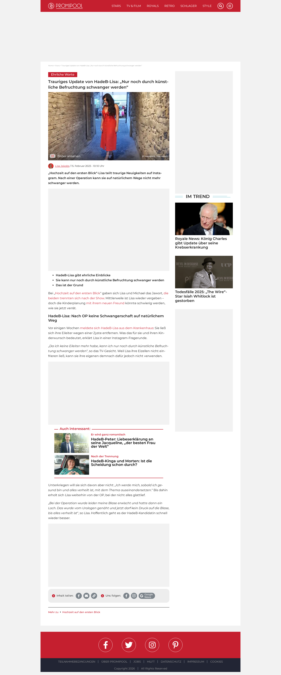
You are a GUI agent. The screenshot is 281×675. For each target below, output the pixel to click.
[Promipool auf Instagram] (152, 645)
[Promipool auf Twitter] (128, 645)
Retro (169, 6)
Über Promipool (114, 661)
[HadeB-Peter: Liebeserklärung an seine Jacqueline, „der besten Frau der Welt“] (71, 443)
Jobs (137, 661)
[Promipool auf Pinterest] (175, 645)
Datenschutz (171, 661)
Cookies (216, 661)
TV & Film (134, 6)
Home (51, 65)
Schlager (188, 6)
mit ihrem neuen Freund (105, 303)
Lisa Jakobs (62, 166)
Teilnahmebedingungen (76, 661)
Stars (116, 6)
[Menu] (230, 6)
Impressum (195, 661)
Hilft (151, 661)
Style (207, 6)
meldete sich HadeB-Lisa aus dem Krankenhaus (116, 328)
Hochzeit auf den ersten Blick (77, 293)
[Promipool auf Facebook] (105, 645)
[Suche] (221, 6)
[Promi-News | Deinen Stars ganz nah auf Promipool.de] (78, 6)
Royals (153, 6)
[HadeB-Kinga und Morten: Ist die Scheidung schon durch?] (71, 465)
